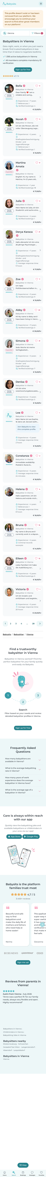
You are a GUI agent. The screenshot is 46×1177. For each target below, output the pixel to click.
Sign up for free (23, 69)
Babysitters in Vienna (12, 1029)
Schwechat (23, 1044)
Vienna (6, 1059)
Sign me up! (23, 962)
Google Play (32, 836)
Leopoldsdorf (19, 1050)
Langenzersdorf (28, 1047)
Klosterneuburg (10, 1044)
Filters (38, 33)
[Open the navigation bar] (41, 3)
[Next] (40, 623)
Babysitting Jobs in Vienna (14, 1035)
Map (24, 1165)
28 (33, 623)
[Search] (5, 33)
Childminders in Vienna (13, 1032)
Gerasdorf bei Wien (11, 1047)
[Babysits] (9, 3)
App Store (15, 836)
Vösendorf (7, 1050)
